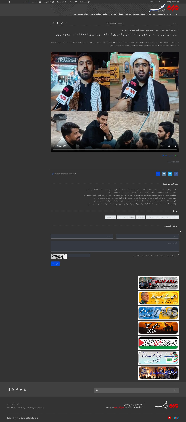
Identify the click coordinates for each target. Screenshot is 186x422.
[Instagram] (25, 389)
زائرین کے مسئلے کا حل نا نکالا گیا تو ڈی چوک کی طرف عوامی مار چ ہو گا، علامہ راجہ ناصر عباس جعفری (132, 204)
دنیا (143, 14)
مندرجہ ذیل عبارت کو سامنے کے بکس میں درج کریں (156, 255)
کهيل (121, 14)
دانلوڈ (168, 156)
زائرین (141, 217)
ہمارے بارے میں (14, 404)
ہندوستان (151, 14)
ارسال (55, 264)
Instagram (83, 2)
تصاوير (113, 14)
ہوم (176, 14)
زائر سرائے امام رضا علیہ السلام (162, 217)
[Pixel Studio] (168, 418)
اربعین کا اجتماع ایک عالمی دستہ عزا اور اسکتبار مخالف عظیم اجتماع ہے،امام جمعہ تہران (135, 201)
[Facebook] (17, 389)
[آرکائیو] (9, 389)
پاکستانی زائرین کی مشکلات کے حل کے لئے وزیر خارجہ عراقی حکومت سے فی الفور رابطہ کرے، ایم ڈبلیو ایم (129, 195)
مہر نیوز (111, 217)
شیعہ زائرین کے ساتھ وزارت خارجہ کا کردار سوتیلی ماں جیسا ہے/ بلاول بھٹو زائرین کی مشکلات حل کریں (131, 189)
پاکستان (161, 14)
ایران (170, 14)
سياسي (136, 14)
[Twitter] (21, 389)
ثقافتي (128, 14)
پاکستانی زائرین (126, 217)
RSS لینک (48, 2)
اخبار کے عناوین (81, 14)
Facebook (60, 2)
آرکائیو (35, 2)
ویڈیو (105, 14)
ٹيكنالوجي (96, 14)
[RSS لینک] (13, 389)
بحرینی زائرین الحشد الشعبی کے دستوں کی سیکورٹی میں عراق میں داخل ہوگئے (142, 192)
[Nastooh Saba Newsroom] (175, 418)
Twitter (72, 2)
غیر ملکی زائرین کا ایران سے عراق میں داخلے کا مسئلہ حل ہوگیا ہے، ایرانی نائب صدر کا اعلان (134, 198)
